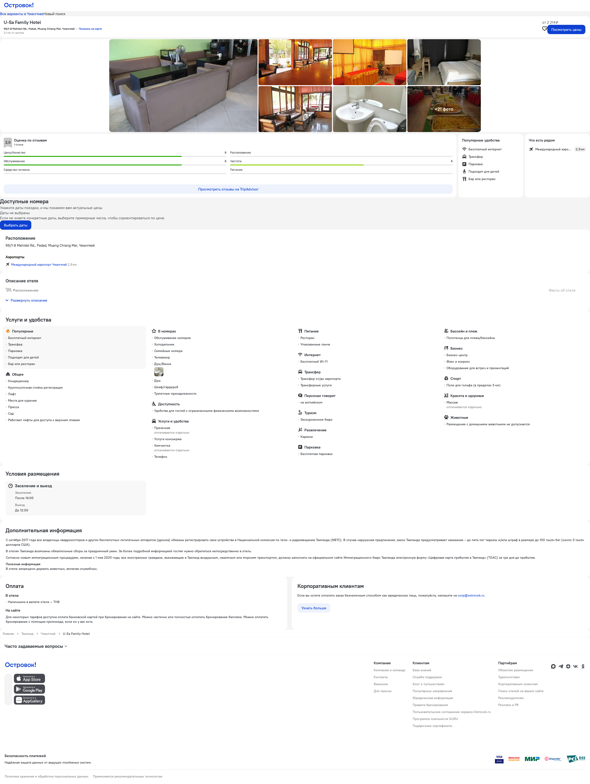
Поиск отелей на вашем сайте (521, 691)
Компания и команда (389, 670)
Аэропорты (15, 257)
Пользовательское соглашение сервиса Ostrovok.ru (452, 712)
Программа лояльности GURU (435, 719)
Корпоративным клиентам (518, 684)
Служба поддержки (427, 677)
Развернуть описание (29, 300)
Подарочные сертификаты (432, 726)
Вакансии (381, 684)
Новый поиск (54, 13)
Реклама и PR (508, 705)
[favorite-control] (544, 29)
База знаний (422, 670)
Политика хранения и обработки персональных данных (46, 776)
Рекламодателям (511, 698)
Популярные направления (432, 691)
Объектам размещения (515, 670)
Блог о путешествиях (428, 684)
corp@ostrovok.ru (471, 595)
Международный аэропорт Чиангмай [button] (39, 264)
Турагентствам (509, 677)
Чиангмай (48, 634)
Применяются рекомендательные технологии (127, 776)
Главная (8, 634)
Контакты (381, 677)
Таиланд (27, 634)
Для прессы (383, 691)
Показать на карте (90, 28)
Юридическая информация (433, 698)
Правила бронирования (430, 705)
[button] (183, 85)
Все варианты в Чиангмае (21, 13)
